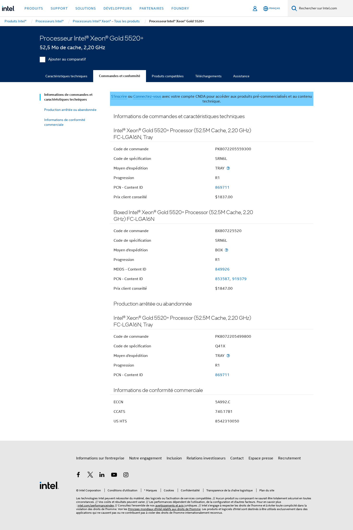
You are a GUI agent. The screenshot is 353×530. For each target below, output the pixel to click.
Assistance (241, 76)
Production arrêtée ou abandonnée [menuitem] (70, 110)
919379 (239, 279)
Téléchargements (208, 76)
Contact (237, 458)
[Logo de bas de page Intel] (49, 485)
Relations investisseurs (206, 458)
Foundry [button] (180, 8)
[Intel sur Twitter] (90, 475)
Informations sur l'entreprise (100, 458)
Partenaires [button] (152, 8)
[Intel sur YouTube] (114, 475)
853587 (222, 279)
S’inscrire (119, 96)
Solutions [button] (85, 8)
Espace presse (261, 458)
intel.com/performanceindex (96, 505)
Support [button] (59, 8)
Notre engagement (145, 458)
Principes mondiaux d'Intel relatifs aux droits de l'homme (164, 509)
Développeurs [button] (117, 8)
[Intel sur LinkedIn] (102, 475)
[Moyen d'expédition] (228, 168)
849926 (222, 269)
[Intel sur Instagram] (126, 475)
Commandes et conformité (119, 76)
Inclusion (174, 458)
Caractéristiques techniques (66, 76)
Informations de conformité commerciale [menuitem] (64, 122)
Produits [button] (33, 8)
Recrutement (289, 458)
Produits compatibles (168, 76)
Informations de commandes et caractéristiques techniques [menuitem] (68, 97)
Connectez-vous (147, 96)
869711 (222, 187)
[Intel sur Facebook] (78, 475)
